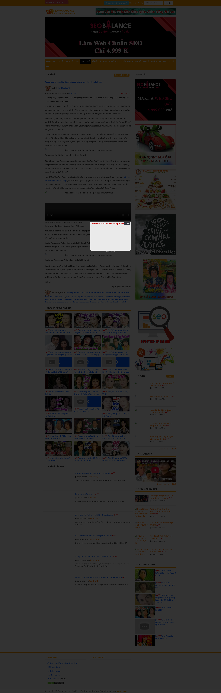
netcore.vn (113, 251)
